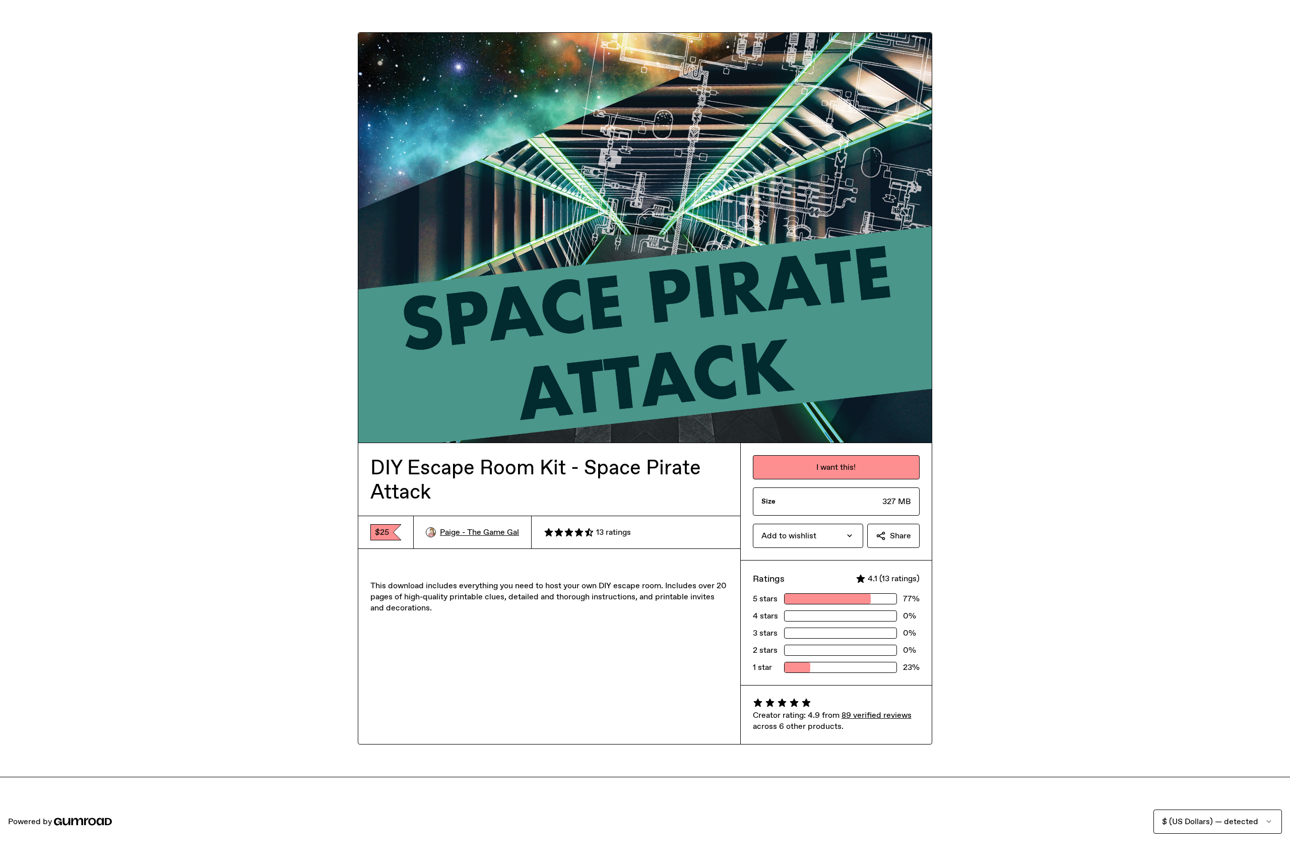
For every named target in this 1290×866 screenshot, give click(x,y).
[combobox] (808, 536)
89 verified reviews (877, 715)
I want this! (836, 467)
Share (900, 535)
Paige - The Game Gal (479, 532)
